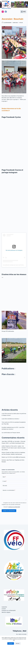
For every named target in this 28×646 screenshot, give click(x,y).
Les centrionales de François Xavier (11, 432)
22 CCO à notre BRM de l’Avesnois (16, 457)
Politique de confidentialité (8, 610)
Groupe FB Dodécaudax (8, 331)
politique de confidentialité (14, 506)
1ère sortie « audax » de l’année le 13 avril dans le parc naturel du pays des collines (13, 447)
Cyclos (21, 22)
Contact (4, 608)
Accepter (11, 643)
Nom (4, 477)
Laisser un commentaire (9, 510)
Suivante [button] (25, 350)
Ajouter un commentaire (9, 490)
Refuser (17, 643)
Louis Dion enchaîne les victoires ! (10, 418)
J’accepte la (11, 506)
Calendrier (4, 607)
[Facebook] (6, 12)
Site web (5, 485)
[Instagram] (3, 12)
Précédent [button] (3, 350)
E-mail (5, 481)
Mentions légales (6, 612)
